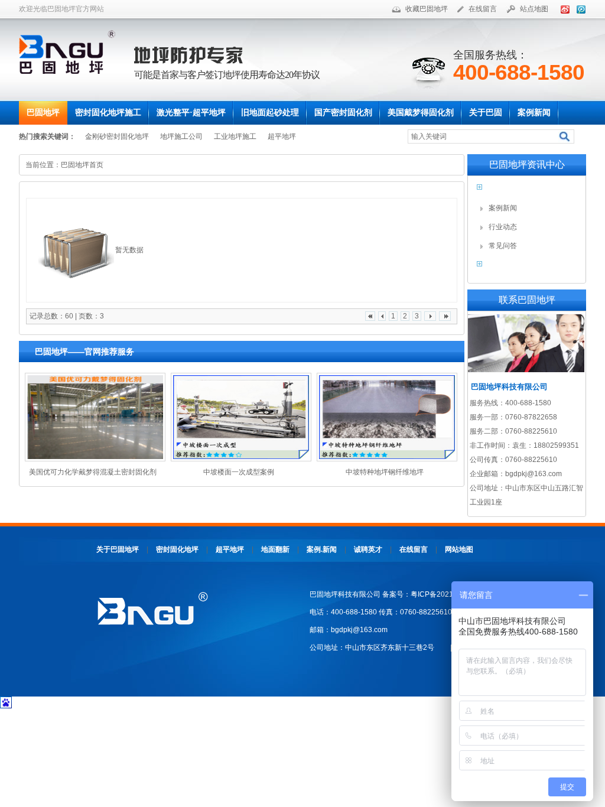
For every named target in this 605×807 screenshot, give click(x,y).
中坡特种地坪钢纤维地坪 (385, 472)
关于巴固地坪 (117, 549)
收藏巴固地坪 (426, 9)
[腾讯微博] (579, 9)
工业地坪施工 (235, 136)
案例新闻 (503, 208)
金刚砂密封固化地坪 (117, 136)
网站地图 (459, 549)
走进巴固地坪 (516, 267)
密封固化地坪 (177, 549)
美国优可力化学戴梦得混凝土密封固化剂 (93, 472)
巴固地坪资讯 (516, 190)
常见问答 (503, 246)
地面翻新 (275, 549)
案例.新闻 (322, 549)
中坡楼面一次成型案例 (238, 472)
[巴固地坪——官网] (71, 52)
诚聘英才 (368, 549)
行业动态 (503, 227)
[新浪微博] (563, 9)
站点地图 (534, 9)
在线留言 (483, 9)
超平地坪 (282, 136)
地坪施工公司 (181, 136)
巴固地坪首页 (82, 165)
